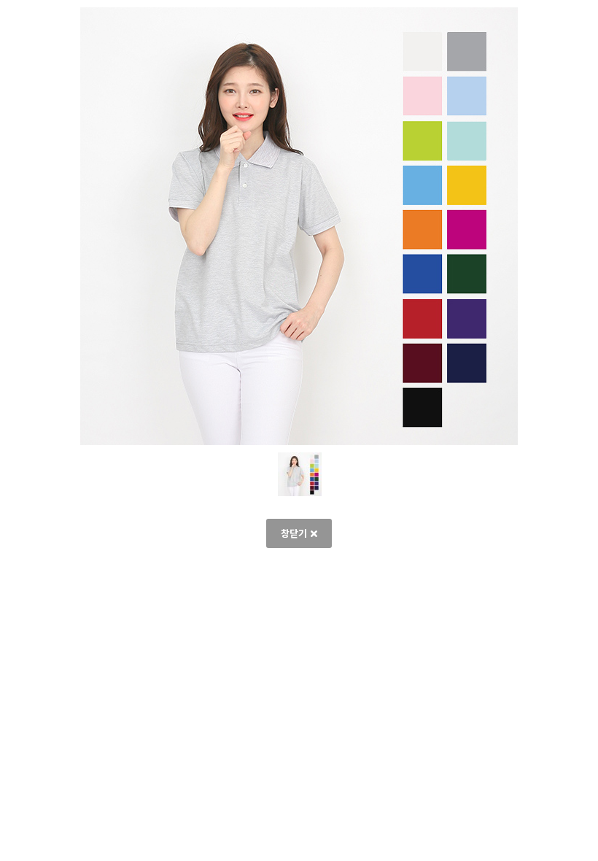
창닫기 (294, 533)
